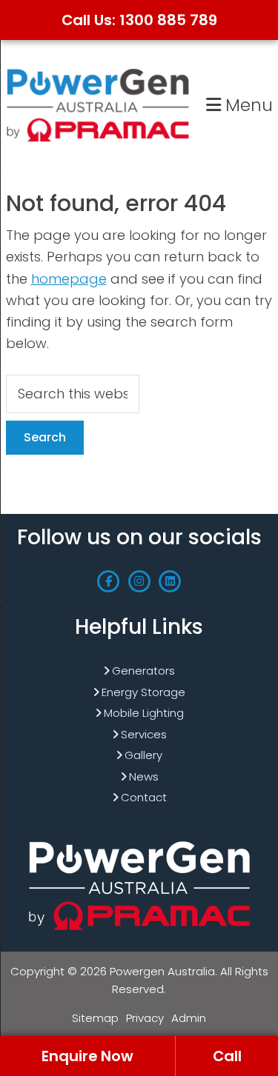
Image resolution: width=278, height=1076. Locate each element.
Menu (247, 105)
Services (144, 734)
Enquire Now (87, 1056)
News (144, 776)
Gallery (143, 755)
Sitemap (95, 1018)
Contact (144, 797)
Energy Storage (143, 692)
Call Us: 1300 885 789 (139, 20)
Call (227, 1056)
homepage (69, 279)
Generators (143, 670)
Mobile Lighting (144, 713)
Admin (188, 1018)
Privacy (145, 1018)
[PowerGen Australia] (98, 70)
